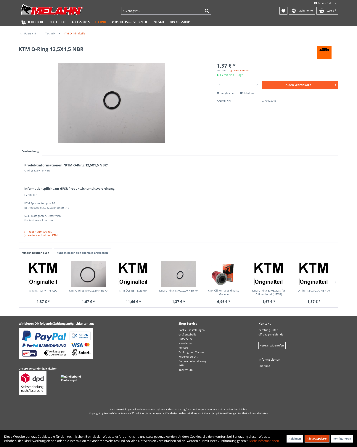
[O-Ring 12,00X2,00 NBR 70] (314, 274)
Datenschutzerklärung (192, 361)
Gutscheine (185, 339)
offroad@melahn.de (270, 334)
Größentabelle (187, 334)
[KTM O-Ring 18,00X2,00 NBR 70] (178, 274)
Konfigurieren (342, 438)
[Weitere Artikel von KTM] (324, 52)
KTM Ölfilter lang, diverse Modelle (223, 292)
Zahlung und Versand (191, 352)
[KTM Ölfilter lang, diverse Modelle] (223, 274)
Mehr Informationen (264, 441)
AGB (181, 365)
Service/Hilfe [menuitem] (325, 3)
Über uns (264, 366)
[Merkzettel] (283, 11)
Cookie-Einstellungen (191, 330)
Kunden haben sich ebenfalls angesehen (82, 252)
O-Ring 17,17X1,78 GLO (43, 290)
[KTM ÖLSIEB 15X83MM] (133, 274)
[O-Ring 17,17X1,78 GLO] (43, 274)
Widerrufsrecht (187, 356)
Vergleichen (227, 93)
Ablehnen (295, 438)
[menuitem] (166, 11)
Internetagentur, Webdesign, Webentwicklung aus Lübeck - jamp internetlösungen (191, 413)
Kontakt (183, 347)
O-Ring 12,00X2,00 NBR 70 (314, 290)
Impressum (185, 370)
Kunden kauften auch (35, 252)
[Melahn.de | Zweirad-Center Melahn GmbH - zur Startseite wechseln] (52, 11)
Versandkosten (169, 409)
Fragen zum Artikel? (39, 231)
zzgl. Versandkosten (238, 70)
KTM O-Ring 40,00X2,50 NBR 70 (88, 290)
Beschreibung (30, 151)
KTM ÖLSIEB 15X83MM (133, 290)
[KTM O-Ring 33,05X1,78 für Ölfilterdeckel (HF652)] (269, 274)
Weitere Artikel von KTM (42, 235)
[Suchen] (207, 11)
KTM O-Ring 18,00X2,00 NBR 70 (178, 290)
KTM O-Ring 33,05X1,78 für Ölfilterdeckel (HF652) (268, 292)
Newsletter (185, 343)
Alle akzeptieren (317, 438)
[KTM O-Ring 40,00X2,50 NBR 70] (88, 274)
